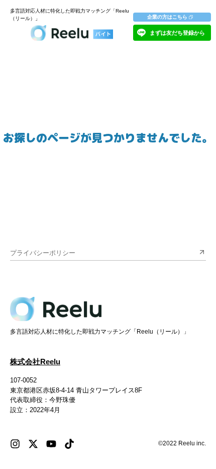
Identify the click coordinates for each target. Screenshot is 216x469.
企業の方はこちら (167, 17)
